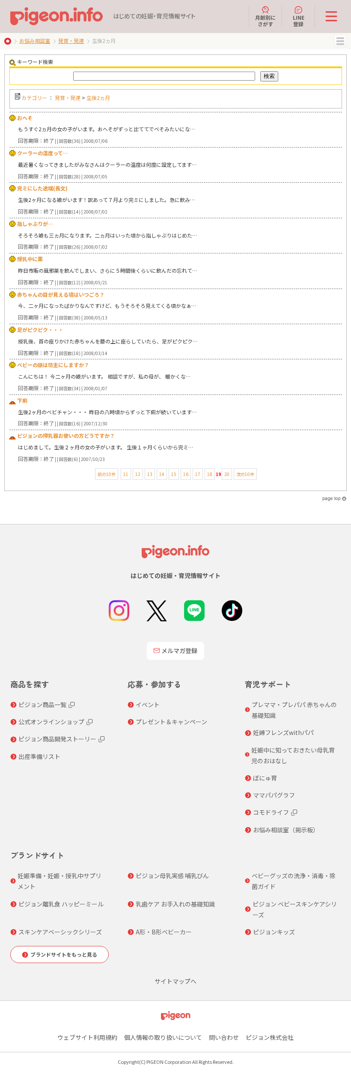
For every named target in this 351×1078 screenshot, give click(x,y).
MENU (340, 41)
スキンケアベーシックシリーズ (60, 931)
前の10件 (107, 474)
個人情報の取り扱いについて (163, 1037)
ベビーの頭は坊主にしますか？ (53, 364)
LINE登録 (298, 20)
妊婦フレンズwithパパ (283, 732)
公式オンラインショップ (51, 721)
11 (125, 474)
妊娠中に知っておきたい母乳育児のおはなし (293, 755)
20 (226, 474)
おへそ (25, 117)
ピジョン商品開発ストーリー (57, 739)
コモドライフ (271, 812)
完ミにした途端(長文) (42, 188)
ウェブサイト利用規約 (87, 1037)
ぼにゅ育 (265, 778)
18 (209, 474)
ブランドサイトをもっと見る (63, 954)
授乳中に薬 (30, 258)
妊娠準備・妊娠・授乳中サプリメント (59, 881)
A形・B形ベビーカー (164, 931)
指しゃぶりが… (35, 223)
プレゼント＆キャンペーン (171, 721)
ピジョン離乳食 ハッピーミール (61, 904)
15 (173, 474)
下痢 (22, 400)
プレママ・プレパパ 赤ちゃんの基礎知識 (294, 710)
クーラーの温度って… (42, 153)
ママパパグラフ (274, 795)
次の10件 (245, 474)
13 (149, 474)
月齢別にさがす (265, 20)
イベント (148, 704)
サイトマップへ (175, 981)
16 (185, 474)
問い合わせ (224, 1037)
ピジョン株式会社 (270, 1037)
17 (197, 474)
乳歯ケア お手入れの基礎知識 (175, 904)
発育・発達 (71, 40)
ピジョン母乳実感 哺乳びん (172, 875)
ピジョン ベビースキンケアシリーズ (295, 909)
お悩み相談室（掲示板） (286, 829)
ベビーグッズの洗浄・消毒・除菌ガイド (294, 881)
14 (161, 474)
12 (137, 474)
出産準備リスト (39, 756)
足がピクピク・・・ (40, 329)
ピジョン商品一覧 (42, 704)
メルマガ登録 (179, 650)
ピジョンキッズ (274, 931)
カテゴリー (34, 97)
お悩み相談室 (34, 40)
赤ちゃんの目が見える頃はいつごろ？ (60, 294)
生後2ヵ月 (98, 97)
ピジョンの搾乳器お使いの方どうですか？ (66, 435)
